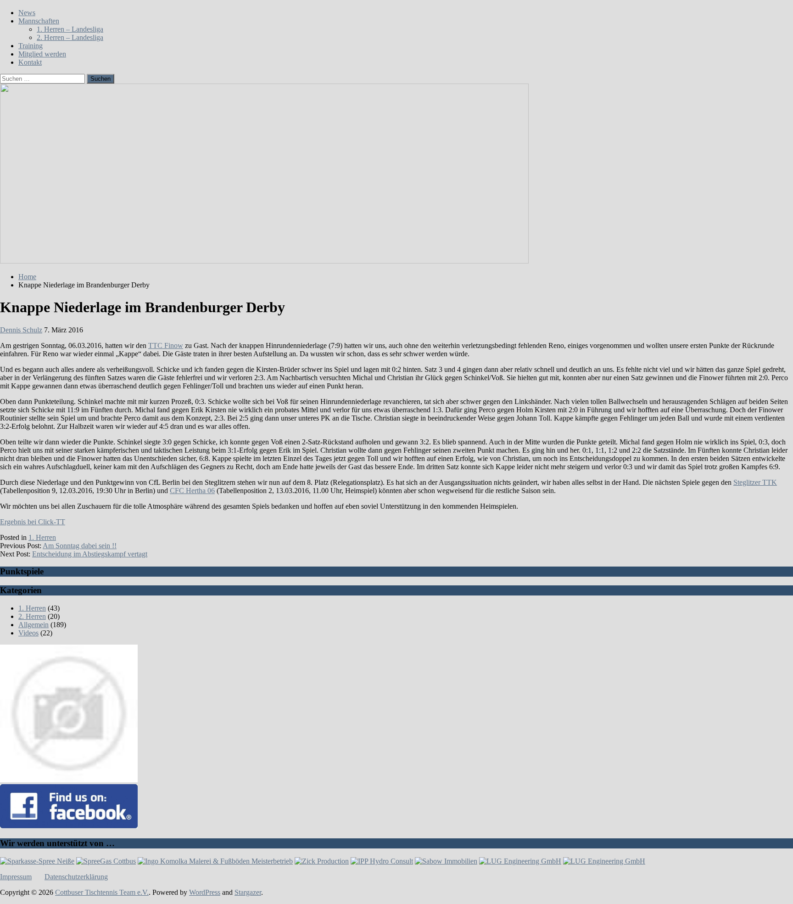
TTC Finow (165, 345)
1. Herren (42, 537)
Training (30, 46)
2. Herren (32, 616)
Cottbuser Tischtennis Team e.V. (102, 892)
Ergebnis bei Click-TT (32, 522)
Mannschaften (38, 21)
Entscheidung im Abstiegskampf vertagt (89, 554)
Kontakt (30, 62)
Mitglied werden (42, 54)
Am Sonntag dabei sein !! (80, 546)
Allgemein (33, 625)
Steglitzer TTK (755, 482)
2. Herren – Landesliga (70, 37)
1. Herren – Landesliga (70, 29)
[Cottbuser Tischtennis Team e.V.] (264, 261)
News (26, 13)
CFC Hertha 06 (192, 490)
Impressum (16, 877)
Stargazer (248, 892)
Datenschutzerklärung (76, 877)
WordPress (204, 892)
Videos (28, 633)
